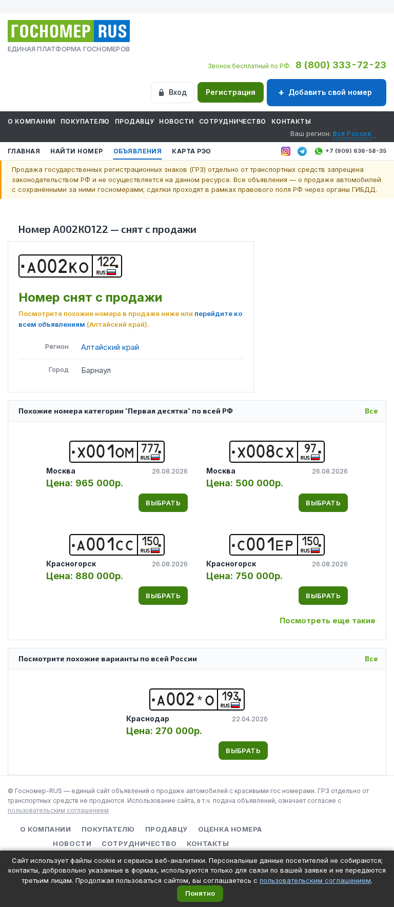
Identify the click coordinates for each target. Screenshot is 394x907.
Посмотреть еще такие (328, 620)
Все (371, 410)
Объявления (137, 151)
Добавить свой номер (330, 92)
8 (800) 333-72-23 (341, 65)
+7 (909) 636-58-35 (355, 150)
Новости (176, 121)
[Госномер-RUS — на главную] (69, 31)
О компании (31, 121)
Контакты (291, 121)
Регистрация (230, 92)
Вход (178, 92)
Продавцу (134, 121)
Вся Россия (352, 133)
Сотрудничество (232, 121)
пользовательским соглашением (58, 810)
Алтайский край (110, 347)
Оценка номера (230, 829)
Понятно (200, 893)
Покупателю (85, 121)
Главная (24, 151)
